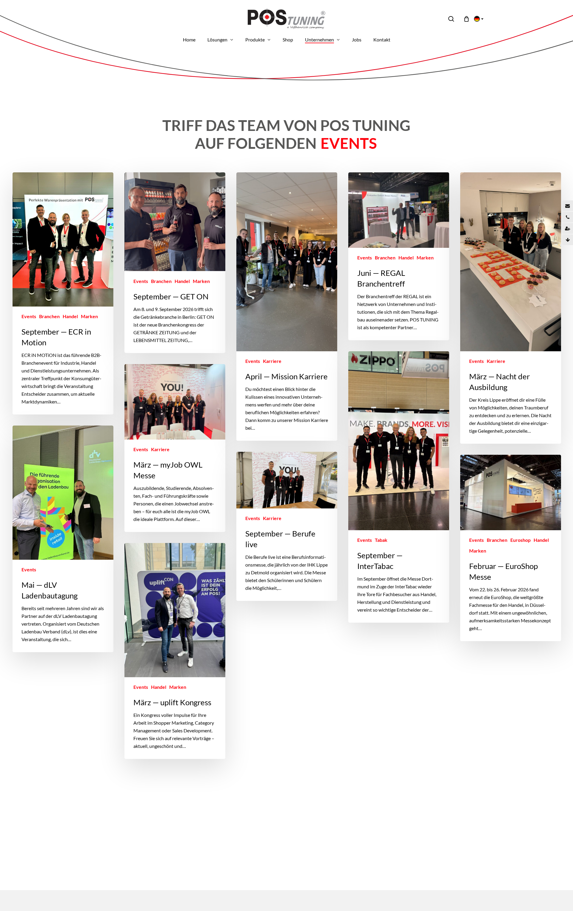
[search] (451, 19)
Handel (70, 316)
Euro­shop (520, 540)
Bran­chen (49, 316)
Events (28, 316)
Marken (89, 316)
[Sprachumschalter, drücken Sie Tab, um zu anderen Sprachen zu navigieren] (477, 19)
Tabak (381, 540)
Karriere (272, 361)
